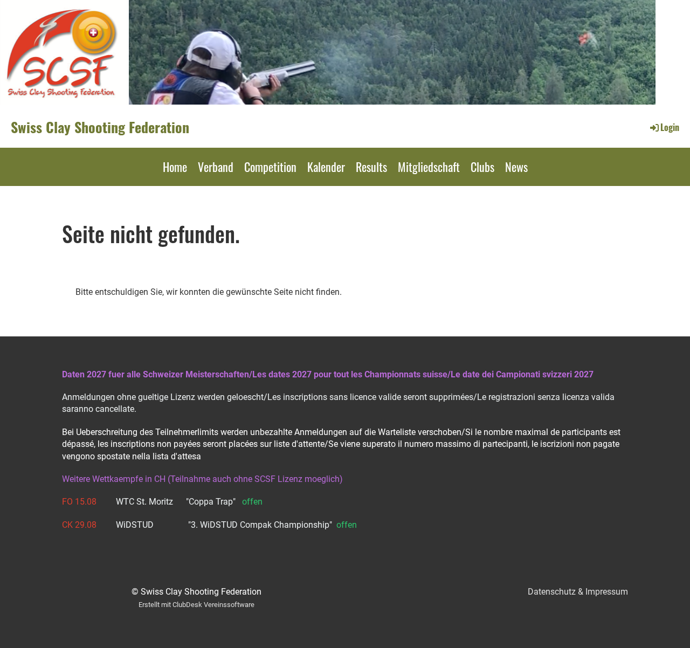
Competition (270, 166)
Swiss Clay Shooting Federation (100, 127)
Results (371, 166)
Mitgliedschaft (429, 166)
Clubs (482, 166)
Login (669, 127)
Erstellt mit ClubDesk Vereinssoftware (196, 605)
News (516, 166)
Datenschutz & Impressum (578, 592)
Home (175, 166)
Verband (215, 166)
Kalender (326, 166)
